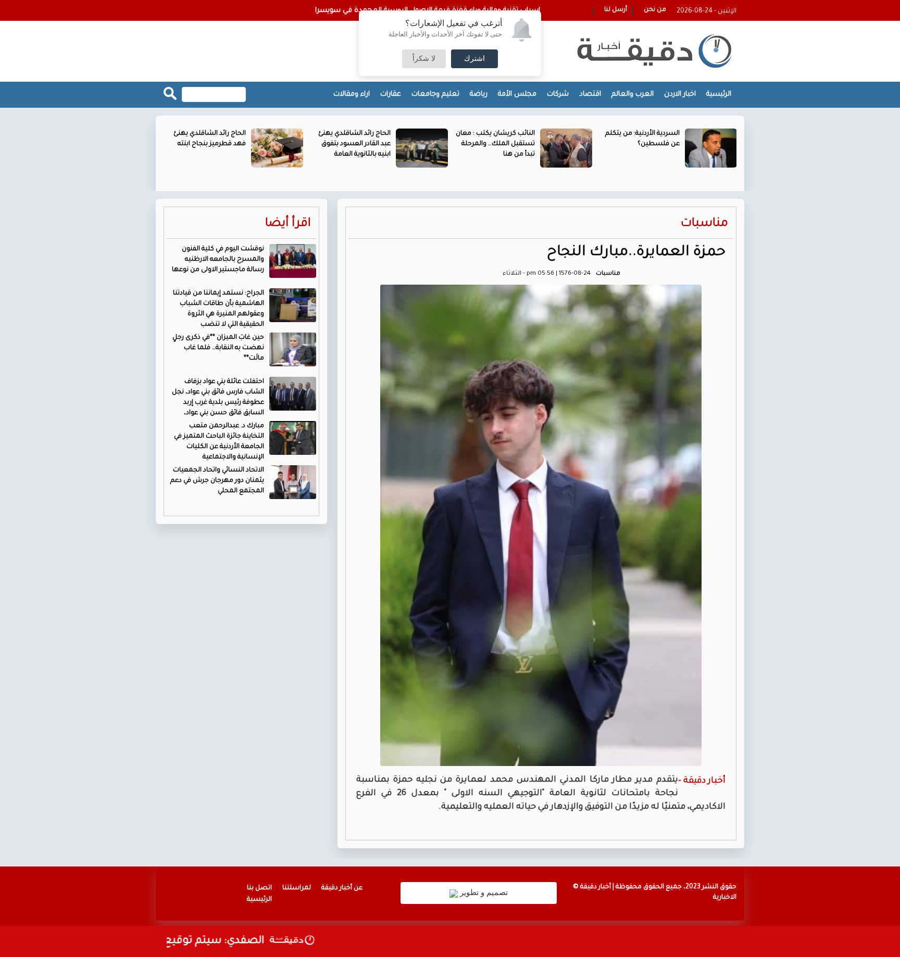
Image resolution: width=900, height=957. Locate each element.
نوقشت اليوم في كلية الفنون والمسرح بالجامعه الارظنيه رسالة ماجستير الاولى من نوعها (218, 260)
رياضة (479, 94)
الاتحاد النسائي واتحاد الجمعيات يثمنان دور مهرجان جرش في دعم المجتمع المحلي (217, 481)
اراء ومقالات (351, 94)
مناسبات (704, 224)
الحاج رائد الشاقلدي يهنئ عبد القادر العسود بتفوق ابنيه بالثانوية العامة (354, 144)
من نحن (655, 10)
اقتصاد (590, 94)
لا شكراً (424, 58)
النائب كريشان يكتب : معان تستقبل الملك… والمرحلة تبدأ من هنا (495, 144)
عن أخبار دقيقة (341, 888)
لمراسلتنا (296, 888)
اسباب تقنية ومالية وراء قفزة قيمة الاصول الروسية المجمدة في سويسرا (427, 11)
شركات (558, 94)
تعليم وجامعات (435, 94)
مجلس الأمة (517, 94)
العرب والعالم (632, 94)
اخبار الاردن (680, 94)
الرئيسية (718, 94)
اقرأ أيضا (288, 224)
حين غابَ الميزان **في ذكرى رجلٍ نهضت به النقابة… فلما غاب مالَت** (218, 348)
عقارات (390, 94)
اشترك (474, 58)
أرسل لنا (615, 10)
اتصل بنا (259, 888)
